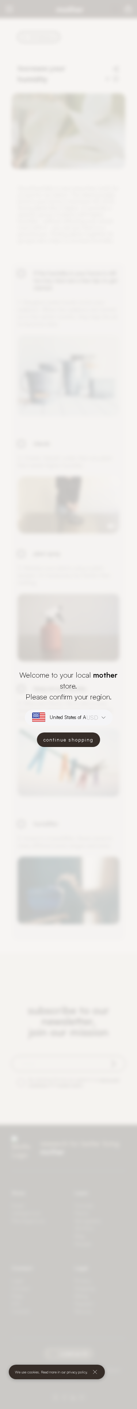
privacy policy (77, 1372)
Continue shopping (68, 740)
